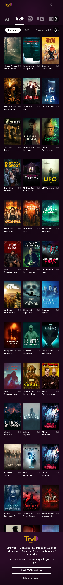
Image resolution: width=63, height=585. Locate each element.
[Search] (49, 5)
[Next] (56, 19)
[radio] (7, 19)
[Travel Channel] (8, 5)
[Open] (56, 5)
